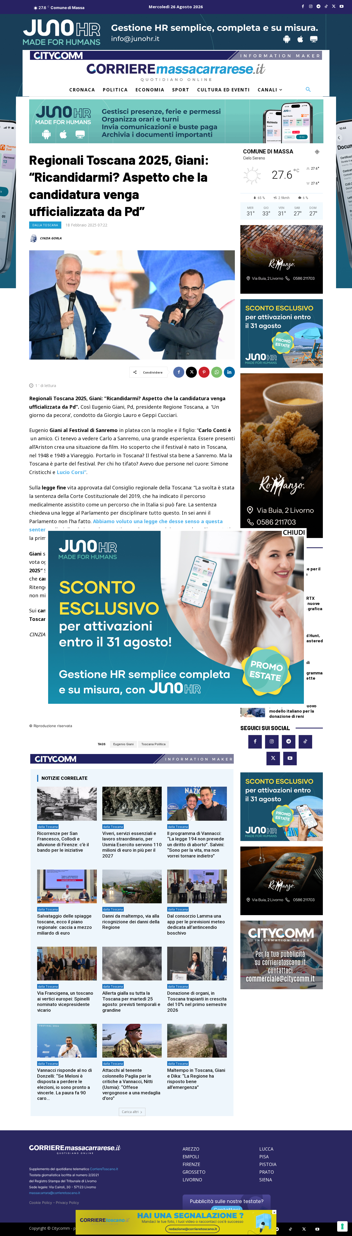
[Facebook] (303, 6)
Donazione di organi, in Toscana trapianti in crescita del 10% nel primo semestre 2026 (197, 1001)
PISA (264, 1157)
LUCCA (266, 1149)
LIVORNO (192, 1180)
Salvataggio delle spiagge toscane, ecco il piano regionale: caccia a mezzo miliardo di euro (64, 924)
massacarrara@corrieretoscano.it (54, 1193)
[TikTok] (326, 6)
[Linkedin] (229, 372)
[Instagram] (311, 6)
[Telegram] (318, 6)
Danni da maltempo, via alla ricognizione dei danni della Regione (131, 921)
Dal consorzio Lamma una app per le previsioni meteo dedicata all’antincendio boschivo (196, 924)
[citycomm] (176, 1233)
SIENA (265, 1180)
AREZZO (191, 1149)
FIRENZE (191, 1164)
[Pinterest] (204, 372)
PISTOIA (267, 1164)
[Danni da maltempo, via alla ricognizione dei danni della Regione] (132, 886)
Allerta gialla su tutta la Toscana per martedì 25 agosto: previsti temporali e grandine (131, 1001)
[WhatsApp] (216, 372)
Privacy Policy (67, 1202)
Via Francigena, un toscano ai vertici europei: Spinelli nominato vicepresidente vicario (65, 1001)
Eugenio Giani (123, 744)
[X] (334, 6)
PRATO (266, 1172)
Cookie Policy (40, 1202)
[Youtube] (341, 6)
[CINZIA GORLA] (34, 238)
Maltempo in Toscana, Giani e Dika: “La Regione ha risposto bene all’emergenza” (196, 1078)
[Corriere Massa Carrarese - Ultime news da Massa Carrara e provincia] (176, 73)
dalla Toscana (45, 225)
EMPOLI (191, 1157)
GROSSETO (194, 1172)
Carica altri (130, 1111)
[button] (308, 89)
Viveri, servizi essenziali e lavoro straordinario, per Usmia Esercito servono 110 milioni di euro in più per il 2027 (132, 845)
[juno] (176, 702)
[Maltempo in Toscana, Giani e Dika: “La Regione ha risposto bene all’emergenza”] (197, 1041)
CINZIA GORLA (51, 238)
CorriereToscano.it (104, 1169)
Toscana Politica (153, 744)
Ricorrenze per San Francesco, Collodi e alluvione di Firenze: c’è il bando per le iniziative (63, 842)
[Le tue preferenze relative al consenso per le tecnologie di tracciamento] (342, 1226)
